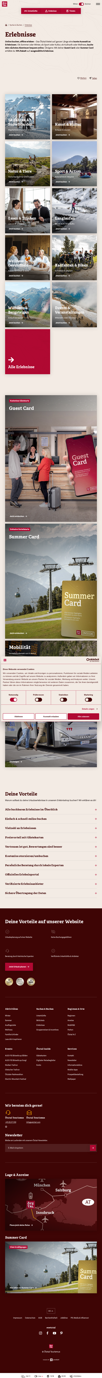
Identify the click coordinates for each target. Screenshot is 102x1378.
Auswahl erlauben (51, 716)
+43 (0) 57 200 (10, 1122)
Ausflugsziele (10, 1025)
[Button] (93, 1148)
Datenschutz (30, 1318)
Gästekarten (41, 1055)
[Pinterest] (61, 1333)
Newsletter (72, 1060)
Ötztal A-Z (72, 1034)
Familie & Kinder (11, 1034)
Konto (38, 1065)
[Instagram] (40, 1333)
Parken (70, 1030)
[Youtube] (54, 1333)
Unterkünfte (41, 1016)
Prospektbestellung (75, 1074)
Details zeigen (88, 709)
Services (72, 1048)
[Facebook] (47, 1333)
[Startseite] (6, 25)
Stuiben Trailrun (11, 1065)
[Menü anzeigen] (98, 4)
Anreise (71, 1020)
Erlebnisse (28, 25)
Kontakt (71, 1055)
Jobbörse (64, 1318)
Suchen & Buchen (16, 25)
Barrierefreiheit (51, 1318)
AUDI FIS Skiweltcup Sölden (16, 1055)
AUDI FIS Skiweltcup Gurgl (15, 1060)
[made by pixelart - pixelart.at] (51, 1360)
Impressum (17, 1318)
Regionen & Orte (76, 1009)
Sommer (8, 1020)
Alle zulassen (83, 716)
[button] (51, 809)
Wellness (8, 1030)
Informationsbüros (75, 1065)
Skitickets (40, 1020)
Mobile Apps (73, 1070)
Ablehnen (18, 716)
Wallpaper (72, 1079)
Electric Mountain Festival (15, 1079)
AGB (40, 1318)
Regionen (71, 1016)
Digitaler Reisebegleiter (45, 1060)
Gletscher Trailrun (12, 1070)
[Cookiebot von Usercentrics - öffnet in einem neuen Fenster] (88, 660)
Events (8, 1048)
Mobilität (71, 1025)
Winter (7, 1016)
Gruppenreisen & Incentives (47, 1030)
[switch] (38, 700)
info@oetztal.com (33, 1122)
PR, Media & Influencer (80, 1318)
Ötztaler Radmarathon (14, 1074)
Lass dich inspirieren (13, 1039)
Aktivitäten (11, 1009)
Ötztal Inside (43, 1048)
